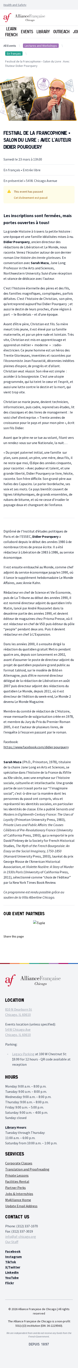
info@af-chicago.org (20, 1236)
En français (14, 53)
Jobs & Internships (19, 1194)
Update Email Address (21, 1206)
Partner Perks (15, 1187)
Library (43, 31)
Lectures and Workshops (41, 46)
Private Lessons (17, 1175)
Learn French (11, 31)
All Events (9, 46)
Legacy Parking (23, 1054)
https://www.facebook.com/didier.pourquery (36, 747)
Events (27, 31)
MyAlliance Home (18, 1200)
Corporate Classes (18, 1163)
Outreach (61, 31)
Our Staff (11, 1242)
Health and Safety (14, 5)
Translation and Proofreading (27, 1169)
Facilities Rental (17, 1181)
